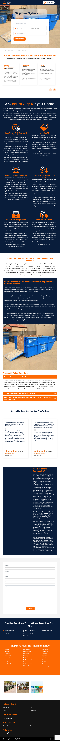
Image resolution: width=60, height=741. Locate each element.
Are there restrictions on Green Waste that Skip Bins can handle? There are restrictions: (28, 398)
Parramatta (45, 660)
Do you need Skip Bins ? (20, 23)
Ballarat (7, 649)
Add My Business (7, 718)
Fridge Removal (9, 634)
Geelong (44, 654)
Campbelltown (27, 651)
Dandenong (8, 654)
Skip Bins (10, 50)
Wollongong (45, 666)
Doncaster (26, 654)
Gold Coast (8, 656)
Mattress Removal (47, 630)
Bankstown (26, 649)
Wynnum (7, 668)
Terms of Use (47, 739)
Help (4, 710)
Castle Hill (45, 651)
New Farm (45, 658)
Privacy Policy (34, 710)
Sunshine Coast (9, 664)
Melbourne (26, 658)
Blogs (31, 726)
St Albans (26, 662)
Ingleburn (44, 656)
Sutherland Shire (28, 664)
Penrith (7, 662)
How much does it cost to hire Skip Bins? (17, 377)
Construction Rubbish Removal (29, 631)
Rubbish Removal (9, 630)
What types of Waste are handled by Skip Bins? (20, 393)
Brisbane (7, 651)
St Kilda (44, 662)
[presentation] (50, 89)
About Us (5, 726)
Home (4, 50)
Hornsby (25, 656)
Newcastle (8, 660)
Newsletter (6, 707)
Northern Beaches (20, 50)
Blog (31, 707)
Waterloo (7, 666)
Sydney (44, 664)
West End (26, 666)
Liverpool (7, 658)
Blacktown (45, 649)
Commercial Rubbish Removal (29, 634)
